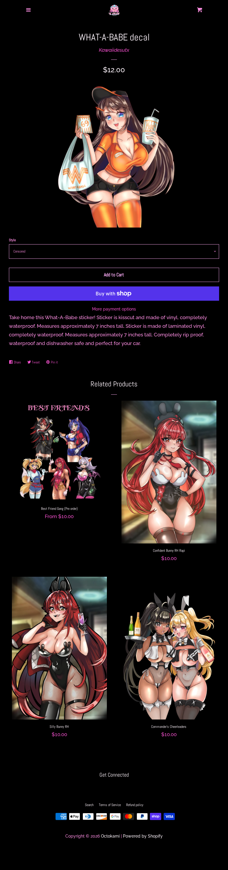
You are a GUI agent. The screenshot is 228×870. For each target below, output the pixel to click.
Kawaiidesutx (114, 50)
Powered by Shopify (143, 836)
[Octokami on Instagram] (114, 787)
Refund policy (134, 804)
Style (12, 240)
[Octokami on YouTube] (125, 787)
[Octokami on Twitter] (102, 787)
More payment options (114, 309)
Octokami (110, 836)
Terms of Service (110, 804)
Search (89, 804)
